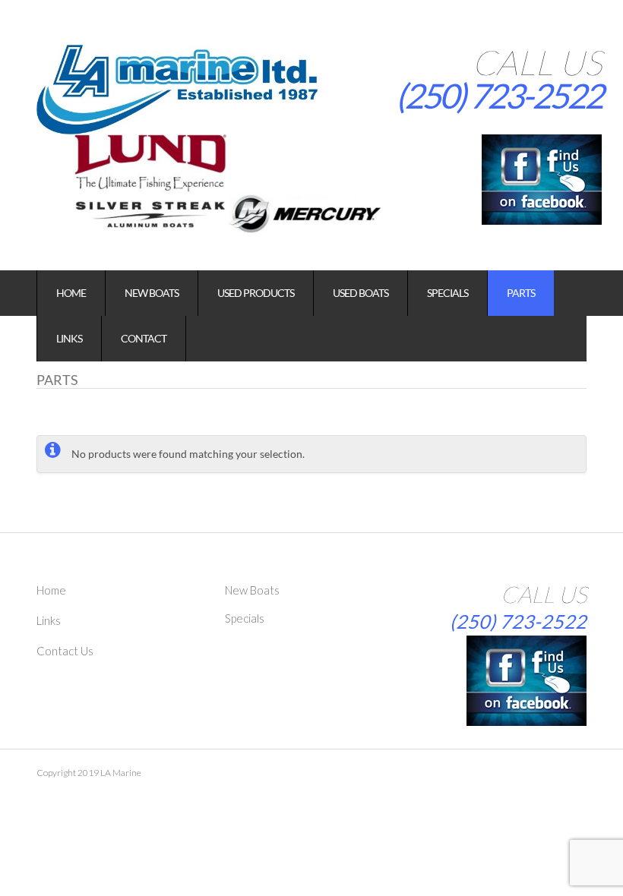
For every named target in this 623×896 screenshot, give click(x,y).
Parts (521, 292)
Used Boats (360, 292)
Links (69, 338)
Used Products (255, 292)
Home (71, 292)
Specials (447, 292)
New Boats (152, 292)
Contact (143, 338)
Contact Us (64, 651)
